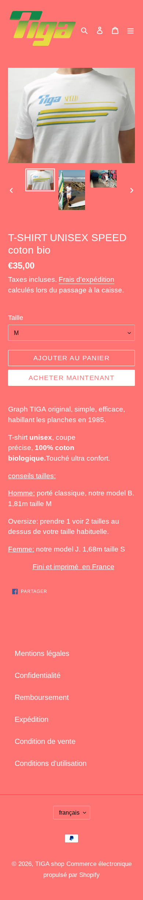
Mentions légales (42, 653)
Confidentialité (37, 675)
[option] (40, 180)
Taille (15, 317)
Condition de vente (45, 741)
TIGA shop (49, 863)
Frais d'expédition (86, 279)
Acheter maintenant (71, 377)
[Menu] (130, 30)
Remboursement (42, 697)
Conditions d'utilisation (51, 763)
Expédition (31, 719)
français (69, 812)
